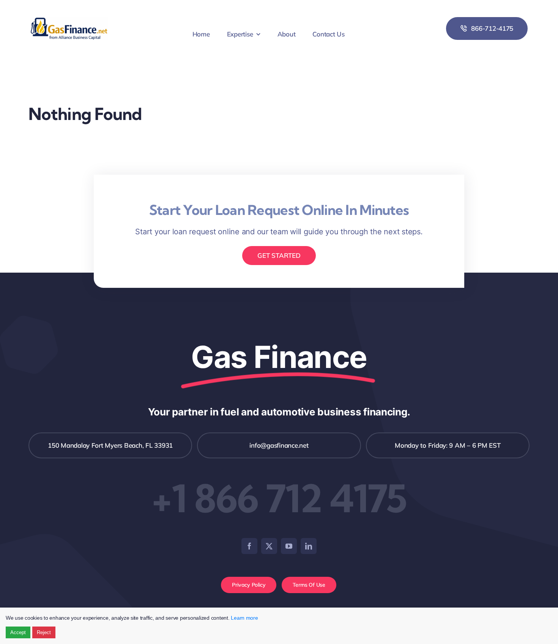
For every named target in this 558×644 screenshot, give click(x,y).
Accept (18, 632)
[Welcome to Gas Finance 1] (69, 20)
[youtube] (289, 546)
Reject (44, 632)
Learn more (244, 618)
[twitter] (269, 546)
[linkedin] (309, 546)
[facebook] (249, 546)
